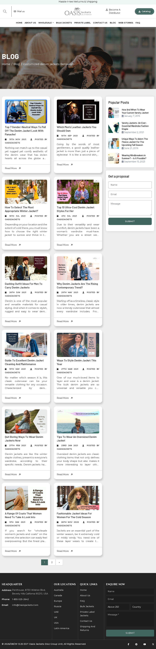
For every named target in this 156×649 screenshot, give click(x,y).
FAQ (138, 22)
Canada (58, 595)
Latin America (61, 628)
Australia (58, 590)
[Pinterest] (136, 644)
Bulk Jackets (64, 22)
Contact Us (100, 22)
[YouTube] (145, 644)
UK (55, 617)
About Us (30, 22)
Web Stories (125, 22)
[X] (153, 644)
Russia (57, 606)
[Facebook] (128, 644)
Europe (58, 601)
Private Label (82, 22)
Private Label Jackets (87, 614)
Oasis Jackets (36, 644)
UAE (56, 612)
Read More (11, 168)
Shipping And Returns (87, 628)
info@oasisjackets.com (25, 605)
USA (56, 622)
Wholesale (45, 22)
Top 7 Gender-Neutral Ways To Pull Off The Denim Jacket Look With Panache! (25, 130)
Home (19, 22)
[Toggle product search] (5, 11)
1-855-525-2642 (20, 599)
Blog (113, 22)
